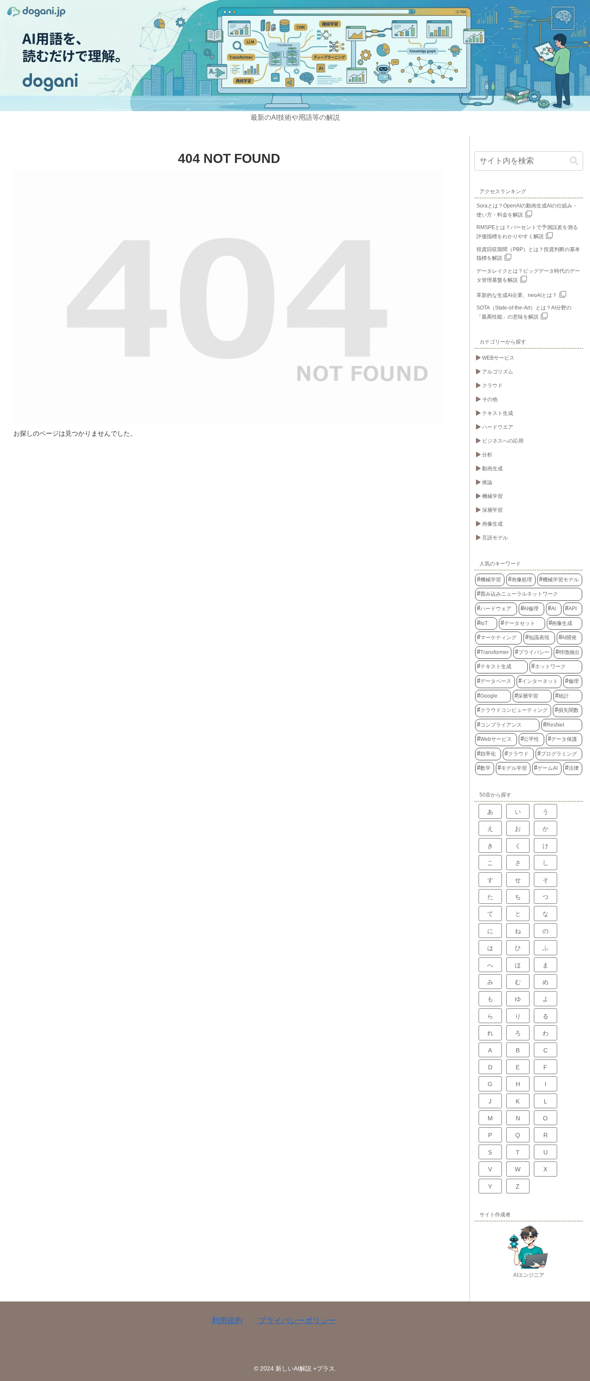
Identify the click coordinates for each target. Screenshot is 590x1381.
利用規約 (227, 1320)
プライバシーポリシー (297, 1320)
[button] (574, 161)
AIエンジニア (528, 1275)
